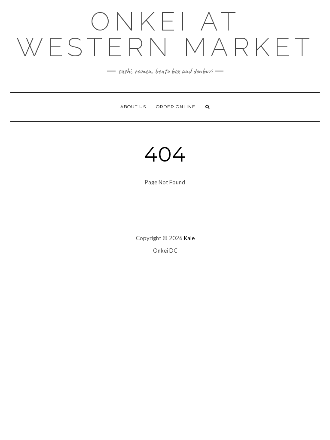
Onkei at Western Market (165, 34)
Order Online (176, 107)
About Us (133, 107)
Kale (189, 238)
